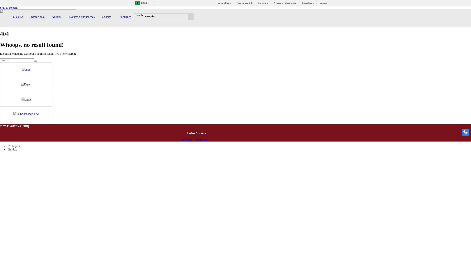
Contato (106, 16)
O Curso (18, 16)
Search (139, 15)
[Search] (185, 16)
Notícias (56, 16)
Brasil (145, 3)
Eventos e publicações (82, 16)
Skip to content (8, 7)
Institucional (37, 16)
